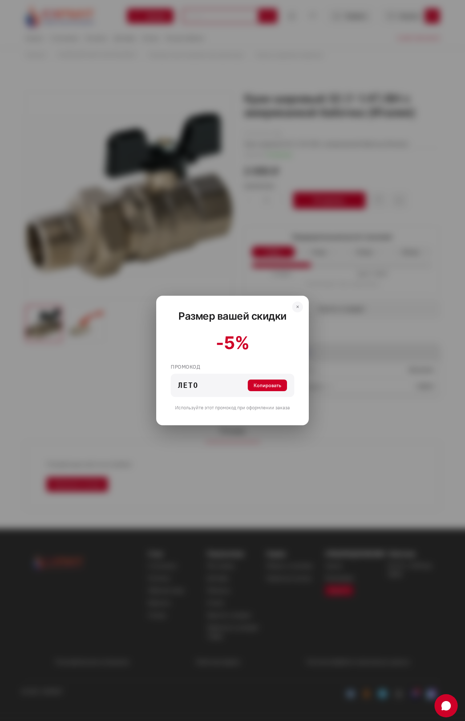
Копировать (267, 385)
